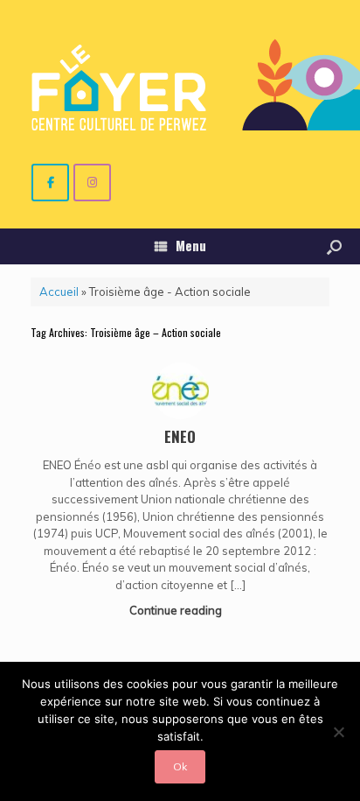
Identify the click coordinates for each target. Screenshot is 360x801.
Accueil (59, 292)
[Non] (338, 732)
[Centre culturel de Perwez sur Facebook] (50, 182)
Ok (180, 766)
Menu (191, 245)
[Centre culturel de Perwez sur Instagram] (92, 182)
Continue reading (177, 610)
